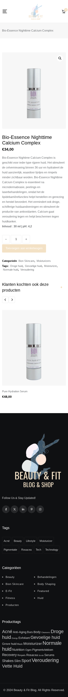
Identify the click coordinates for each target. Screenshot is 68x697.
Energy (15, 638)
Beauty (18, 540)
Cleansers (45, 632)
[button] (60, 58)
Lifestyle (30, 540)
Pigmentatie (10, 549)
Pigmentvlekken (42, 649)
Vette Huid (12, 666)
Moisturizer (50, 265)
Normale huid (10, 269)
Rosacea (26, 549)
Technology (51, 549)
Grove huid (9, 644)
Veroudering (27, 269)
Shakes (8, 661)
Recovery (9, 655)
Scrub (41, 655)
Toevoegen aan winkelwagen (24, 248)
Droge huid (16, 265)
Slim (17, 661)
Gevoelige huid (33, 265)
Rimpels (21, 655)
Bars (30, 632)
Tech (38, 549)
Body (37, 632)
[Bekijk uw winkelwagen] (63, 11)
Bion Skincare (26, 260)
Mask (20, 644)
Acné (7, 540)
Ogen (28, 649)
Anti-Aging (19, 632)
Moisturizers (44, 260)
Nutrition (18, 649)
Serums (49, 655)
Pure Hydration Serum (15, 391)
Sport (26, 660)
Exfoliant (24, 638)
